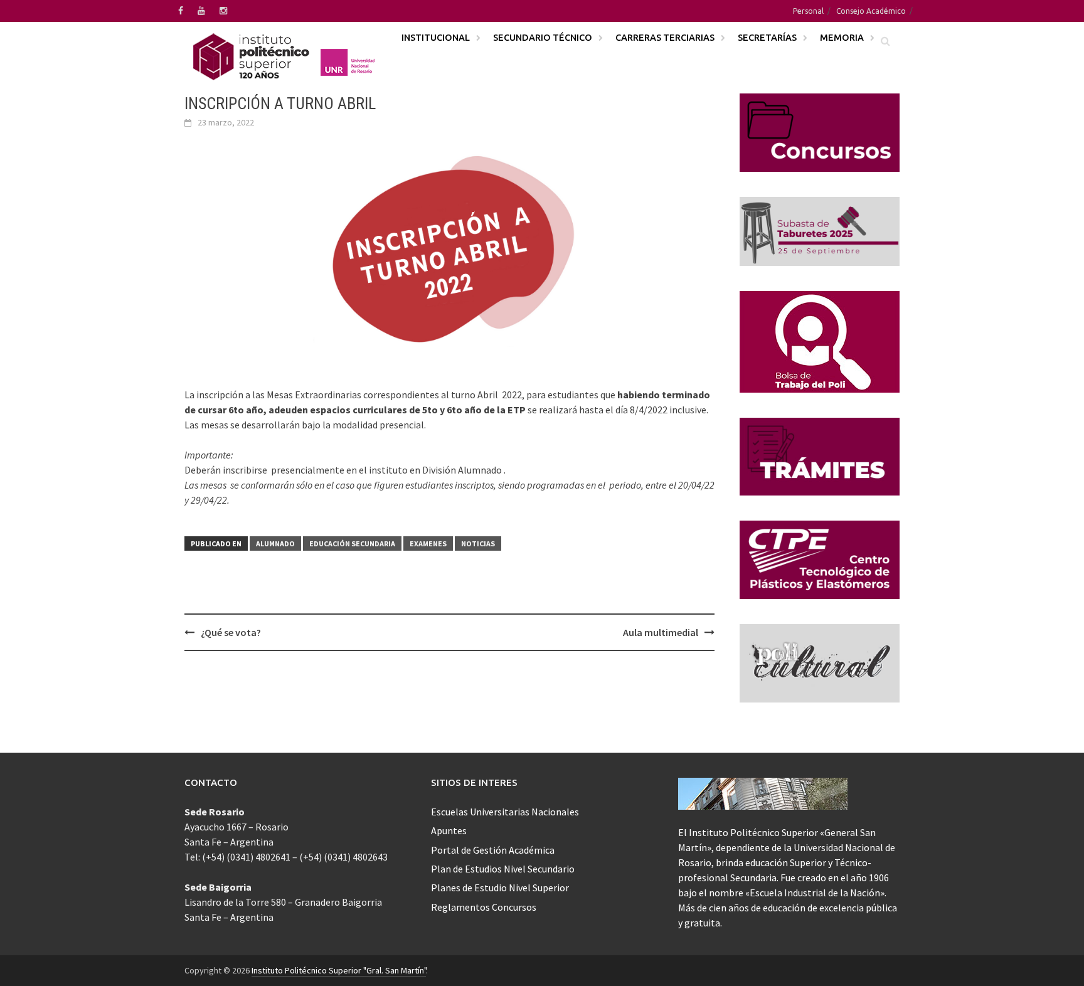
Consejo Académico (871, 11)
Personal (808, 11)
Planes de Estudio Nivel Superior (500, 887)
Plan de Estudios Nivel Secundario (503, 868)
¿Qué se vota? (231, 632)
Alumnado (275, 543)
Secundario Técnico (542, 37)
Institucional (435, 37)
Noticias (478, 543)
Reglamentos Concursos (483, 907)
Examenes (428, 543)
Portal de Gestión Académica (493, 850)
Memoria (842, 37)
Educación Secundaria (352, 543)
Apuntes (449, 830)
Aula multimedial (660, 632)
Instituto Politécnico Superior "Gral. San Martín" (339, 970)
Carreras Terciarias (665, 37)
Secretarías (767, 37)
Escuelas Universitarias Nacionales (505, 811)
